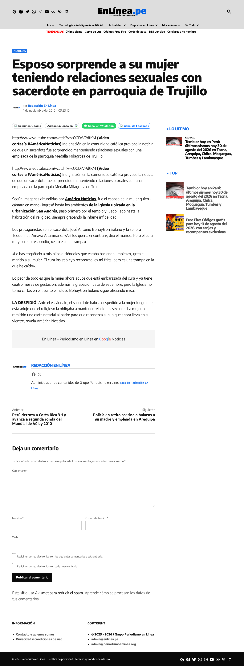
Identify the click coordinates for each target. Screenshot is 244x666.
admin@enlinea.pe (104, 639)
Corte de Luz (93, 31)
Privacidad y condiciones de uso (39, 639)
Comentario (19, 470)
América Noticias (80, 198)
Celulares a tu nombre (181, 31)
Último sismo (74, 31)
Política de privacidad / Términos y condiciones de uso (79, 659)
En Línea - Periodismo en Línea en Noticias (83, 338)
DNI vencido (157, 31)
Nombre (17, 518)
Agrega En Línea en (60, 125)
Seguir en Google (29, 125)
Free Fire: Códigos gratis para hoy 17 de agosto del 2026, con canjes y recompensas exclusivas (206, 225)
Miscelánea (169, 25)
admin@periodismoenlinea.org (113, 644)
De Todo (190, 25)
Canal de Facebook (136, 125)
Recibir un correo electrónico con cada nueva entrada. (47, 566)
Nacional (190, 138)
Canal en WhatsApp (101, 125)
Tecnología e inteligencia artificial (81, 25)
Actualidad (115, 25)
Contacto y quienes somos (35, 634)
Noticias (20, 50)
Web (15, 537)
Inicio (50, 25)
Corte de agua (137, 31)
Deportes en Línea (142, 25)
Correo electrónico (96, 518)
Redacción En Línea (42, 106)
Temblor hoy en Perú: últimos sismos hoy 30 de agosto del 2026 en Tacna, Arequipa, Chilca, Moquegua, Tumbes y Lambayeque (208, 149)
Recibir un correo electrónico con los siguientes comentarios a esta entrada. (60, 556)
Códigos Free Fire (115, 31)
